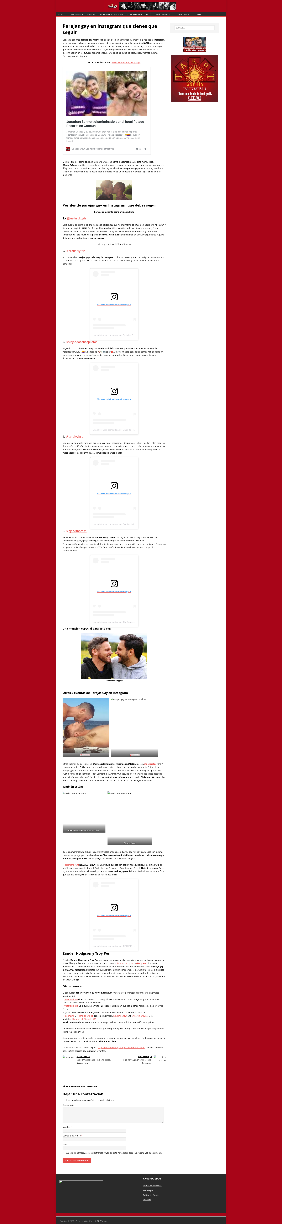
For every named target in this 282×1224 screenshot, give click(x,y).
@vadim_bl (77, 1019)
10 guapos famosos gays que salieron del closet (121, 1047)
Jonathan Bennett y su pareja (126, 62)
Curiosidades (182, 14)
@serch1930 (90, 1019)
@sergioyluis (74, 436)
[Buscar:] (194, 27)
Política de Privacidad (152, 1185)
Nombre (67, 1127)
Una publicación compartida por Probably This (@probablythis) (122, 335)
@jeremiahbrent (71, 864)
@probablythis (75, 251)
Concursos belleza (137, 14)
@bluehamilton (70, 999)
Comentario (68, 1105)
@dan (79, 1015)
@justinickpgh (76, 218)
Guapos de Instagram (111, 14)
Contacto (199, 14)
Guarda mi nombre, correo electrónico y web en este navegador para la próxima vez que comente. (114, 1152)
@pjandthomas (76, 531)
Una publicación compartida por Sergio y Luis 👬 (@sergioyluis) (122, 524)
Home (61, 14)
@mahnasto (68, 1015)
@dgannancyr (120, 1015)
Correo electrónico (72, 1135)
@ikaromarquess (140, 1015)
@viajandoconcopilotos (81, 342)
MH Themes (102, 1221)
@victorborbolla (70, 1005)
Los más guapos (161, 14)
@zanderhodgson (125, 963)
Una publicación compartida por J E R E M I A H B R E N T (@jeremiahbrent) (128, 946)
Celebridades (76, 14)
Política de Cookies (151, 1195)
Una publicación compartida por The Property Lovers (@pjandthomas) (125, 622)
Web (65, 1144)
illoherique (87, 1015)
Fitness (91, 14)
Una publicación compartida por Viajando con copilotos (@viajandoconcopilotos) (130, 430)
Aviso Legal (148, 1190)
